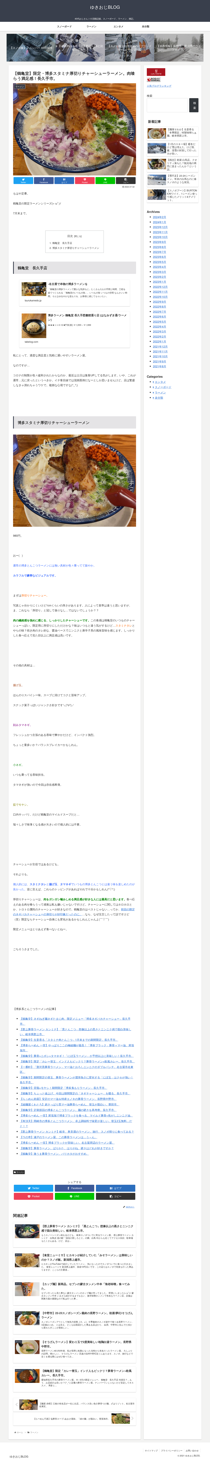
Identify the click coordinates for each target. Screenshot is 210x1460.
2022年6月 (159, 316)
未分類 (159, 398)
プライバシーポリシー (171, 1450)
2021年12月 (160, 346)
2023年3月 (159, 272)
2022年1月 (159, 341)
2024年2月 (159, 217)
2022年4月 (159, 326)
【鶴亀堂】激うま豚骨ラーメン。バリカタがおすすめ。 (54, 1154)
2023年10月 (160, 237)
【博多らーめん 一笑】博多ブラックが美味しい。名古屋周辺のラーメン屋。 (67, 1142)
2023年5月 (159, 262)
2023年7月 (159, 252)
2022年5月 (159, 321)
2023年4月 (159, 267)
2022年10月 (160, 297)
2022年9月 (159, 302)
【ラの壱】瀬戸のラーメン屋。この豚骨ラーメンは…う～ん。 (58, 1137)
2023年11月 (160, 232)
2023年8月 (159, 247)
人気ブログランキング (159, 86)
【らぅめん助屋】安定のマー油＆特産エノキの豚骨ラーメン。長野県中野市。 (68, 1099)
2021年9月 (159, 361)
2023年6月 (159, 257)
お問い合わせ (192, 1450)
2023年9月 (159, 242)
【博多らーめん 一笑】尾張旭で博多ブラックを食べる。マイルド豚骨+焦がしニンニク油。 (76, 1115)
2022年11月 (160, 292)
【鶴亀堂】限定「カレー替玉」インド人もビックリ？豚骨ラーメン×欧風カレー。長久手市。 (77, 1061)
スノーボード (163, 387)
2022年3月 (159, 331)
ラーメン (20, 1172)
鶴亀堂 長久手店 (62, 243)
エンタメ (160, 382)
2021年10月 (160, 356)
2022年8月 (159, 306)
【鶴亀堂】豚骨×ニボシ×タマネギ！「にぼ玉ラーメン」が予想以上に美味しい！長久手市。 (77, 1056)
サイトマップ (151, 1450)
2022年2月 (159, 336)
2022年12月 (160, 287)
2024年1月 (159, 222)
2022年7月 (159, 312)
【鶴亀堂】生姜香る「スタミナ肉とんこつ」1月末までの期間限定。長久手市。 (69, 1040)
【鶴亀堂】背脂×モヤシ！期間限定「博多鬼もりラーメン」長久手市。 (63, 1088)
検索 (149, 96)
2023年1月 (159, 282)
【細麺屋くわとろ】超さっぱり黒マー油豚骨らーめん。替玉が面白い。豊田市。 (69, 1104)
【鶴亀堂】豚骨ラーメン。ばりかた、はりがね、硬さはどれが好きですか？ (67, 1148)
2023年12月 (160, 227)
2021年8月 (159, 366)
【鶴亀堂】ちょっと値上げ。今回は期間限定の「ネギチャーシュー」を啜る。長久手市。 (75, 1093)
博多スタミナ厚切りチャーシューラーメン (75, 248)
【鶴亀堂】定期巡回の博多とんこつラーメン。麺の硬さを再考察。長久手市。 (68, 1110)
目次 (70, 236)
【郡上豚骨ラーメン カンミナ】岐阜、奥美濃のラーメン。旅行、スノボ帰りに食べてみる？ (77, 1131)
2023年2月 (159, 277)
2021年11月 (160, 351)
